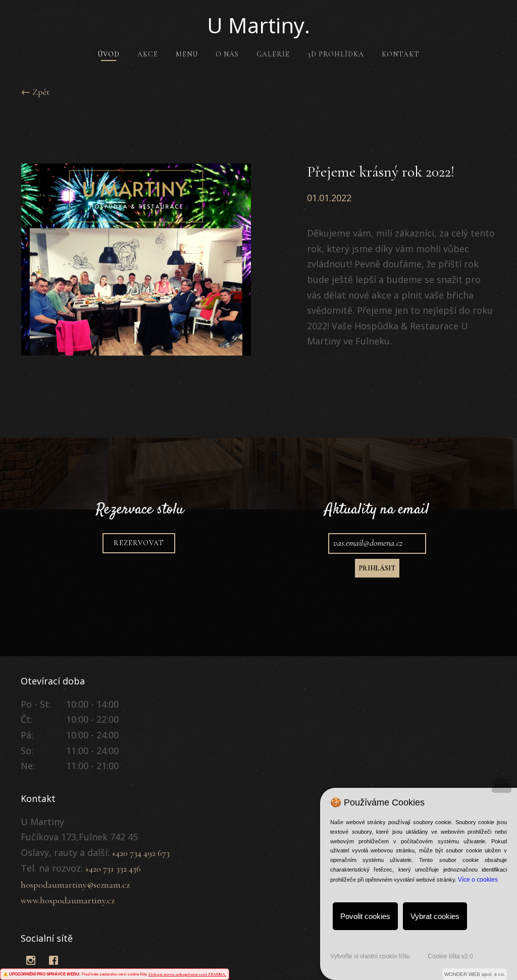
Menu (187, 54)
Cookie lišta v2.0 (450, 956)
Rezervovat (139, 543)
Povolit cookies (365, 916)
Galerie (273, 54)
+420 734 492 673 (141, 852)
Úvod (108, 54)
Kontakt (401, 54)
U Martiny (258, 25)
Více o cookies (478, 879)
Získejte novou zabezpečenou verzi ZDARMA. (187, 974)
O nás (227, 54)
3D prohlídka (335, 54)
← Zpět (35, 91)
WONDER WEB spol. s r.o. (474, 974)
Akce (147, 54)
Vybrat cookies (434, 916)
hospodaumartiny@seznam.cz (75, 884)
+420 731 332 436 (113, 868)
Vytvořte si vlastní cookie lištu (370, 956)
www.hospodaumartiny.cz (68, 900)
